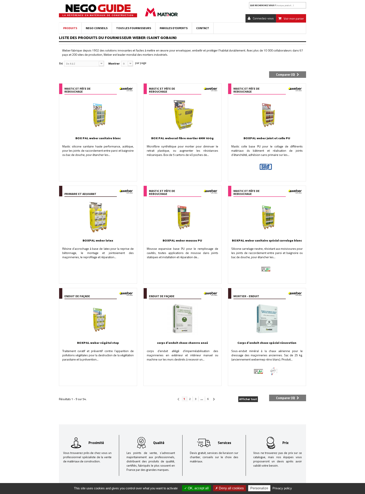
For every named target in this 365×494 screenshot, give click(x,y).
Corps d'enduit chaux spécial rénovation (266, 343)
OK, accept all (198, 488)
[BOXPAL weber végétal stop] (98, 319)
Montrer (114, 63)
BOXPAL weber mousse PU (182, 240)
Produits (70, 28)
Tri (61, 63)
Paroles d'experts (174, 28)
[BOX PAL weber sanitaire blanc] (98, 114)
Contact (202, 28)
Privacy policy (282, 488)
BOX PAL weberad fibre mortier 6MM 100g (182, 138)
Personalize (259, 488)
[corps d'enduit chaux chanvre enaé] (182, 319)
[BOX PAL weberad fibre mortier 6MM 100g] (182, 114)
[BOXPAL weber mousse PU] (182, 216)
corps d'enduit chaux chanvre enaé (182, 343)
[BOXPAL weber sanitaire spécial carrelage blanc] (267, 216)
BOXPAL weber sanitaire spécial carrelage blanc (267, 240)
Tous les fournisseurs (133, 28)
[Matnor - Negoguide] (98, 8)
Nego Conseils (97, 28)
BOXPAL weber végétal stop (98, 343)
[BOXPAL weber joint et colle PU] (267, 114)
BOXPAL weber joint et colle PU (267, 138)
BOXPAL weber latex (98, 240)
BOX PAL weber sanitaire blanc (98, 138)
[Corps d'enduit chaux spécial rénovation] (267, 319)
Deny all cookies (231, 488)
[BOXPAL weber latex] (98, 216)
